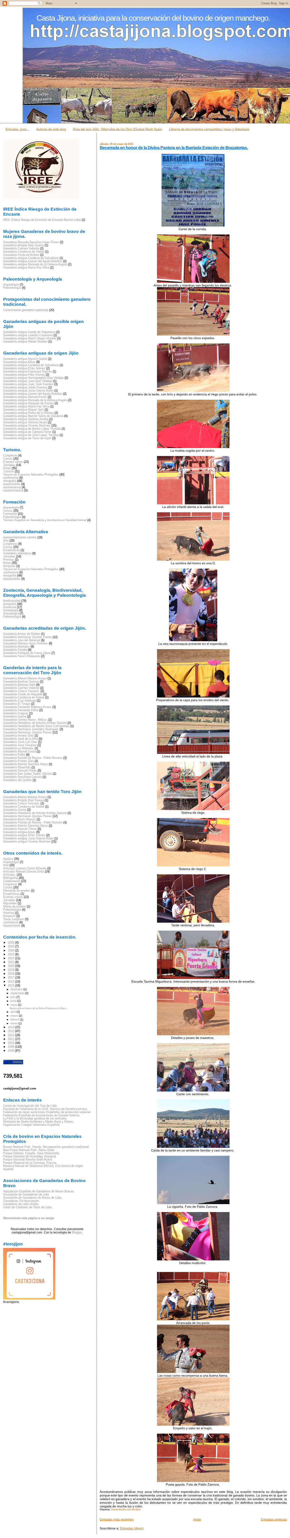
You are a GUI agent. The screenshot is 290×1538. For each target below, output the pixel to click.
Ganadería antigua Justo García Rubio (28, 390)
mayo (14, 1004)
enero (14, 1023)
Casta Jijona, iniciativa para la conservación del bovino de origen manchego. (153, 17)
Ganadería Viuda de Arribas (21, 254)
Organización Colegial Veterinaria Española (31, 1124)
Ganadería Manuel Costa (19, 751)
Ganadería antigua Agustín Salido (25, 358)
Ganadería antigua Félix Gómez (24, 374)
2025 (11, 946)
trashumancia (12, 487)
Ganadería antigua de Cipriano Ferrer (27, 432)
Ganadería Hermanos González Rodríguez (31, 729)
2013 (11, 1031)
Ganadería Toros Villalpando (21, 656)
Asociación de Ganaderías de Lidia (26, 1194)
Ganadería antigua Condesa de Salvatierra (31, 258)
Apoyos (8, 858)
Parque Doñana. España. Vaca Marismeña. (31, 1153)
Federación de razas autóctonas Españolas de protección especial (46, 1112)
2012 (11, 1035)
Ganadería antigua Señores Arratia (25, 419)
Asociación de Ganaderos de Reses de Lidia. (32, 1197)
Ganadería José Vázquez (19, 745)
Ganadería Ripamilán (17, 767)
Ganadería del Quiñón (17, 780)
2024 (11, 950)
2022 (11, 958)
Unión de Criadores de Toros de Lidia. (27, 1207)
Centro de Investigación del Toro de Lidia (30, 1105)
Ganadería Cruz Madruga (19, 700)
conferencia (10, 477)
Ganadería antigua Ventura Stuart (25, 422)
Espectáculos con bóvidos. (126, 1509)
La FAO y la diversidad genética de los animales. (35, 1118)
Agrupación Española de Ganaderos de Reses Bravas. (39, 1191)
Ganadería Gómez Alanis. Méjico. (25, 719)
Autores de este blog (51, 129)
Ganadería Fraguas (15, 713)
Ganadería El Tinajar (16, 703)
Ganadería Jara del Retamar (21, 640)
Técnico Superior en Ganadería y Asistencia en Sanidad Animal (44, 520)
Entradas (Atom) (132, 1528)
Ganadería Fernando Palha (20, 710)
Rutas (7, 468)
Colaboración (11, 881)
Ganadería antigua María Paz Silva (26, 267)
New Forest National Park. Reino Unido (28, 1150)
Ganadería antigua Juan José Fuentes (28, 384)
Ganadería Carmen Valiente (21, 248)
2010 (11, 1043)
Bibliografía (10, 878)
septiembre (17, 993)
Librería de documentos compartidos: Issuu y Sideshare (209, 129)
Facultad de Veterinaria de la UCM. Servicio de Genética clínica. (45, 1109)
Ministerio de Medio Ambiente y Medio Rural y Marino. (38, 1121)
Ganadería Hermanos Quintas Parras (27, 637)
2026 (11, 942)
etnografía (9, 481)
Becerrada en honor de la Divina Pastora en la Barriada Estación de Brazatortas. (174, 147)
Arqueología (11, 284)
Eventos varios (13, 461)
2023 (11, 954)
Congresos (10, 455)
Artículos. (9, 874)
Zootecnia (9, 607)
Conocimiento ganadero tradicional (25, 310)
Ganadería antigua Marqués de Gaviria (28, 403)
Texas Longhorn (13, 919)
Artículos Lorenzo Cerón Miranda (24, 868)
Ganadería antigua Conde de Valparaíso (29, 332)
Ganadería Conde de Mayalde (22, 694)
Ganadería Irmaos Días (18, 735)
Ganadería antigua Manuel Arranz (25, 397)
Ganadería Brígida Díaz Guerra (23, 245)
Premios (8, 559)
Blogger (77, 1232)
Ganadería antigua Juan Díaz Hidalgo (27, 381)
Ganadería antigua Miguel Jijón (23, 409)
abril (13, 1011)
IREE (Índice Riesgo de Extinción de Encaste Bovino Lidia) (42, 220)
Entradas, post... (17, 129)
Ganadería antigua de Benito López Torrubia (32, 428)
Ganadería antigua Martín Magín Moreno (29, 338)
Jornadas (9, 465)
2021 (11, 962)
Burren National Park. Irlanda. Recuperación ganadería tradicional (46, 1147)
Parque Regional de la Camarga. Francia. (30, 1162)
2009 (11, 1046)
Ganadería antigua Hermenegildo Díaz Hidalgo (33, 378)
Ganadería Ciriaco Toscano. (21, 691)
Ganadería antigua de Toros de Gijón (27, 438)
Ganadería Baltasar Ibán (19, 684)
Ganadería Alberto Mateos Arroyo (25, 678)
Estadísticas (11, 550)
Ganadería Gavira (14, 716)
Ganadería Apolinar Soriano (21, 681)
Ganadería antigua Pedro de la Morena (28, 412)
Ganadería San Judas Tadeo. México (27, 773)
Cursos (7, 458)
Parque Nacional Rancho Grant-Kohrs (27, 1159)
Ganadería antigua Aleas (19, 362)
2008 (11, 1050)
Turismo (8, 471)
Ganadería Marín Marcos (19, 819)
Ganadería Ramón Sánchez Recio (25, 764)
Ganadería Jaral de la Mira (20, 738)
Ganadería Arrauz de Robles (21, 634)
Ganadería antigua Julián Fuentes (25, 387)
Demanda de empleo (16, 890)
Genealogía (10, 610)
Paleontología (12, 287)
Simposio (9, 566)
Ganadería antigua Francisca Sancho (27, 371)
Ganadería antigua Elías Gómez (24, 368)
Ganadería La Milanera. (18, 748)
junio (13, 1001)
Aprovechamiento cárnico (19, 537)
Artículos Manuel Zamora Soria (23, 871)
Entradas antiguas (274, 1519)
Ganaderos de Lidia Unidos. (21, 1204)
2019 (11, 969)
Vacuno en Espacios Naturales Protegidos (30, 474)
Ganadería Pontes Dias (18, 761)
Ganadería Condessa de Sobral (23, 251)
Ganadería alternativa (17, 553)
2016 (11, 981)
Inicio (197, 1519)
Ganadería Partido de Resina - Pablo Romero (32, 757)
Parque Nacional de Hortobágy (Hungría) (29, 1156)
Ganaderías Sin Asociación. (21, 1201)
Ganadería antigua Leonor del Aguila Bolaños (32, 261)
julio (13, 997)
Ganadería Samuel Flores (20, 770)
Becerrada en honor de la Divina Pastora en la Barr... (39, 1008)
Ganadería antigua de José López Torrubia (31, 435)
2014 (11, 1027)
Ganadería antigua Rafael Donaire (25, 341)
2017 (11, 977)
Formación (10, 513)
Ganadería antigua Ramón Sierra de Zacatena (33, 416)
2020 (11, 966)
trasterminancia (13, 490)
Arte (6, 540)
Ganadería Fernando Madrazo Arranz (27, 707)
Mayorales (10, 903)
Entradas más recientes (117, 1519)
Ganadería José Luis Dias (20, 742)
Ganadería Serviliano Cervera (22, 777)
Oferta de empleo (14, 906)
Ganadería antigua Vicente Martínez (27, 425)
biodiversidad (11, 600)
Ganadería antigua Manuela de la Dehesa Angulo (35, 264)
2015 (11, 985)
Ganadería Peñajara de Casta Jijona (27, 653)
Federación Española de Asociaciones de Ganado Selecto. (41, 1115)
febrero (15, 1019)
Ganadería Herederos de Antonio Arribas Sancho (35, 723)
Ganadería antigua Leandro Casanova (28, 335)
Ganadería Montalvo (16, 646)
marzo (14, 1015)
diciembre (16, 989)
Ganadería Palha (14, 754)
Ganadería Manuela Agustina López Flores (31, 242)
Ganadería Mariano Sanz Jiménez (25, 643)
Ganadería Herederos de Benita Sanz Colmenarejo (36, 726)
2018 (11, 973)
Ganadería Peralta (15, 649)
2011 (11, 1039)
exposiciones (11, 484)
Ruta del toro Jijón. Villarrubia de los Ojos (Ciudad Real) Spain (117, 129)
